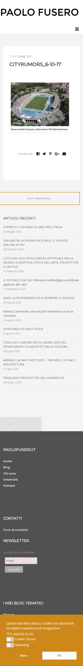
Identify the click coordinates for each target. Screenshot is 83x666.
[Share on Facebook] (37, 153)
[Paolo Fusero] (39, 12)
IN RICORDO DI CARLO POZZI (23, 329)
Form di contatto (15, 530)
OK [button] (59, 655)
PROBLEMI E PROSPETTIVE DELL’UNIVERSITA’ (33, 378)
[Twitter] (44, 153)
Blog (6, 467)
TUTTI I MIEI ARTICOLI (39, 198)
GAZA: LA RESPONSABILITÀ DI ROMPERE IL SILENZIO (39, 298)
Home (7, 461)
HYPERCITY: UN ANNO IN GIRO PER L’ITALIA (32, 227)
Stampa (9, 486)
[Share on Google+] (57, 153)
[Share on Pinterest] (50, 153)
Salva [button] (23, 655)
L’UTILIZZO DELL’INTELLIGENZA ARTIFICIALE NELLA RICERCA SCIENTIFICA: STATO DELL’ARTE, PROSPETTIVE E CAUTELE (40, 262)
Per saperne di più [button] (20, 633)
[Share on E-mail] (64, 153)
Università (10, 480)
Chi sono (9, 474)
